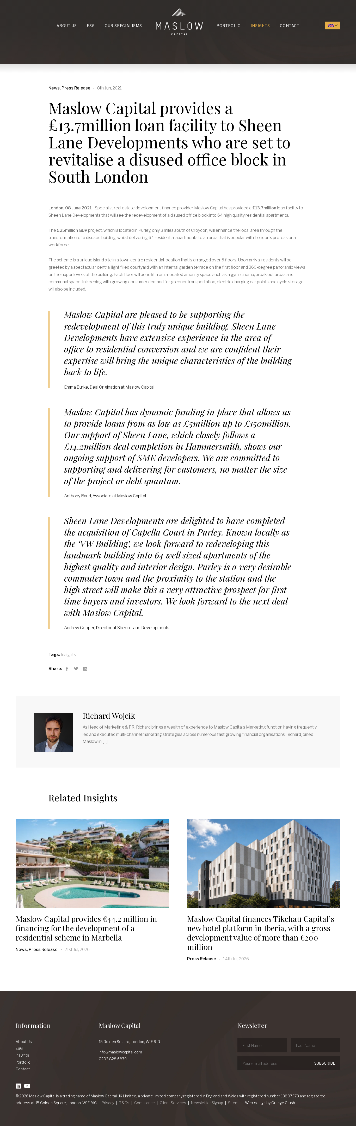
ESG (91, 25)
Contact (289, 25)
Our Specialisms (123, 25)
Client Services (173, 1103)
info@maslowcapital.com (120, 1052)
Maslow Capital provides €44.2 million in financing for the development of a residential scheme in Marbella (86, 928)
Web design (255, 1103)
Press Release (201, 958)
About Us (67, 25)
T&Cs (124, 1103)
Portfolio (229, 25)
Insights (260, 25)
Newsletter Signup (207, 1103)
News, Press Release (37, 949)
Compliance (144, 1103)
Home (157, 8)
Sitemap (235, 1103)
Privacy (108, 1103)
